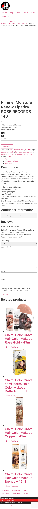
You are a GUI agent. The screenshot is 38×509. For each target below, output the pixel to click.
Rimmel (8, 157)
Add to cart (7, 146)
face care (18, 152)
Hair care (5, 494)
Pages (4, 17)
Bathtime (5, 490)
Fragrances (16, 490)
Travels (25, 494)
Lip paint (30, 152)
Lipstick (24, 23)
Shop (18, 13)
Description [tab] (9, 159)
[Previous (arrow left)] (1, 508)
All (11, 150)
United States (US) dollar (13, 503)
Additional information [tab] (13, 161)
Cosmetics (11, 23)
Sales (33, 13)
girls (24, 152)
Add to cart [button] (15, 347)
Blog (11, 13)
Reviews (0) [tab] (9, 163)
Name (4, 271)
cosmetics (10, 152)
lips (2, 154)
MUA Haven (21, 154)
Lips (18, 23)
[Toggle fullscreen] (5, 505)
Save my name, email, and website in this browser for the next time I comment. (16, 289)
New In (25, 13)
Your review (6, 247)
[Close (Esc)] (13, 505)
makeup (13, 154)
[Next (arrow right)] (5, 508)
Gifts (25, 490)
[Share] (9, 505)
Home (4, 13)
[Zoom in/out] (1, 505)
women (29, 154)
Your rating (5, 241)
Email (3, 279)
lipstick (7, 154)
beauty (3, 152)
